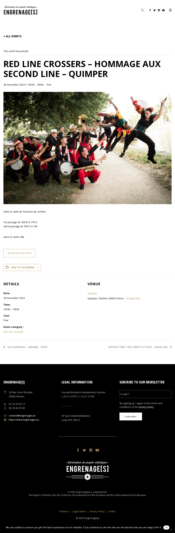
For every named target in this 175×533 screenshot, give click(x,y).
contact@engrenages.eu (22, 415)
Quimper (92, 293)
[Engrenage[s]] (87, 470)
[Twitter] (154, 10)
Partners (64, 511)
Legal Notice (79, 511)
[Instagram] (159, 10)
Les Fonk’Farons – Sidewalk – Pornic (27, 347)
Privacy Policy (97, 511)
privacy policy (146, 407)
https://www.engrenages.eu (24, 419)
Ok (166, 527)
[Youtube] (163, 10)
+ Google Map (132, 298)
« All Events (12, 36)
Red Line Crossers (13, 331)
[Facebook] (150, 10)
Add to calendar (22, 267)
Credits (112, 511)
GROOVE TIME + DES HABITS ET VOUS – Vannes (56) (138, 347)
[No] (170, 529)
